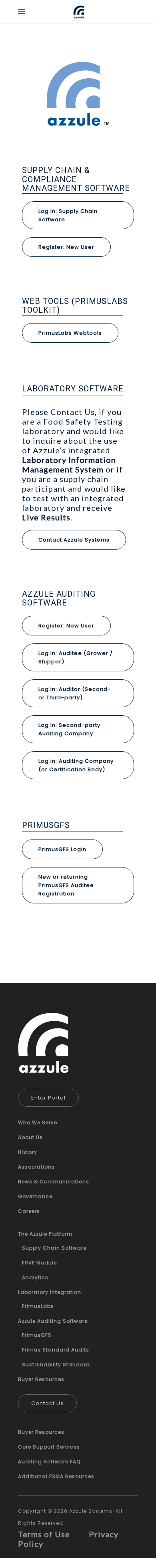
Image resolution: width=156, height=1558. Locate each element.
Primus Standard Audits (55, 1349)
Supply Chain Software (54, 1247)
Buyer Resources (41, 1379)
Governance (35, 1196)
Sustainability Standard (56, 1364)
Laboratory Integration (49, 1292)
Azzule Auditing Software (53, 1321)
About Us (30, 1137)
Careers (29, 1211)
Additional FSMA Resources (56, 1476)
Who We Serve (37, 1122)
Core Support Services (49, 1446)
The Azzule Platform (45, 1234)
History (27, 1152)
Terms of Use (44, 1534)
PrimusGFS (37, 1335)
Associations (36, 1166)
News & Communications (53, 1181)
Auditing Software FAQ (49, 1461)
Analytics (35, 1277)
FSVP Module (39, 1262)
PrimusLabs (38, 1306)
